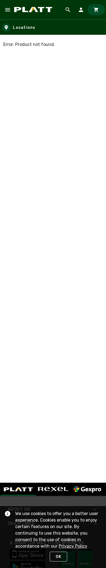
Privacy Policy (73, 546)
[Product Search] (67, 9)
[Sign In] (81, 9)
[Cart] (96, 9)
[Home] (34, 9)
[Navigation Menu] (7, 9)
